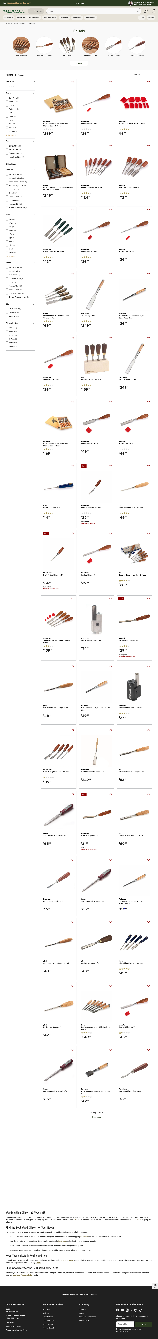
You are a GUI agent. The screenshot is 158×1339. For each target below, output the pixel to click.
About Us (82, 1309)
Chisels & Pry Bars (20, 23)
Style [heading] (8, 304)
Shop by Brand (48, 1328)
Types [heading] (8, 263)
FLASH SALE (79, 3)
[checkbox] (7, 86)
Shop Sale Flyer (49, 1320)
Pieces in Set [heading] (12, 323)
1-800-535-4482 (13, 1311)
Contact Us (10, 1323)
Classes (151, 18)
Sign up (144, 1324)
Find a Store (84, 1320)
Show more (79, 63)
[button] (142, 75)
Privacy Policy (122, 1331)
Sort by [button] (137, 75)
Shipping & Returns (13, 1326)
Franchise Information (87, 1317)
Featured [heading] (10, 81)
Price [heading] (8, 141)
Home (8, 23)
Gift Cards (46, 1309)
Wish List (46, 1313)
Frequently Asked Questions (16, 1330)
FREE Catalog (48, 1317)
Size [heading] (8, 215)
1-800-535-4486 (13, 1318)
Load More (96, 1117)
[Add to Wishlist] (72, 82)
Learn (142, 18)
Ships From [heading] (11, 164)
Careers (82, 1313)
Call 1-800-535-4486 (142, 4)
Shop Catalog (48, 1324)
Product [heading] (9, 170)
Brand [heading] (8, 93)
